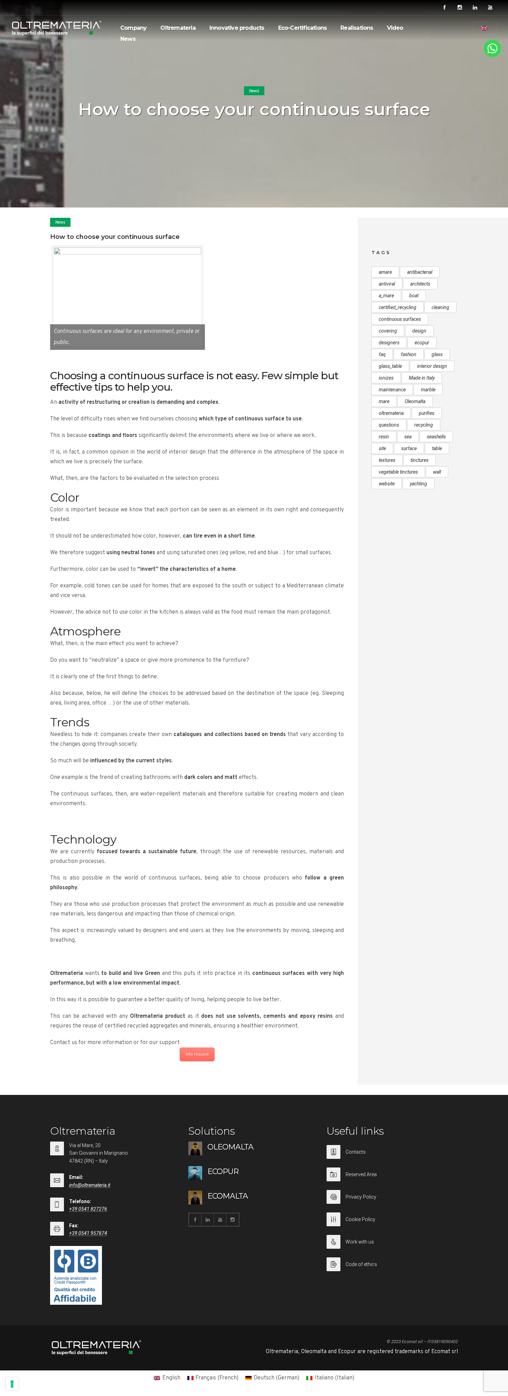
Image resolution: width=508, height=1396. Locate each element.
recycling (423, 425)
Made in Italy (422, 378)
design (419, 331)
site (382, 448)
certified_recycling (397, 307)
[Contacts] (392, 1156)
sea (408, 436)
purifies (426, 413)
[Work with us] (392, 1246)
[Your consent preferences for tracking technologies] (12, 1383)
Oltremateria (177, 28)
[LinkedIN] (474, 7)
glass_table (390, 366)
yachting (418, 483)
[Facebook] (444, 7)
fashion (408, 354)
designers (389, 342)
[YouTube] (490, 7)
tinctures (420, 460)
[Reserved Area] (392, 1178)
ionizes (386, 378)
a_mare (386, 295)
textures (387, 460)
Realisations (356, 28)
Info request (197, 1054)
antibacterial (419, 272)
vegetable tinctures (398, 472)
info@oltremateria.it (89, 1185)
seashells (436, 436)
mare (384, 401)
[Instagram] (459, 7)
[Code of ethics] (392, 1264)
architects (420, 284)
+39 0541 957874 (88, 1233)
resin (384, 436)
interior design (432, 366)
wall (437, 472)
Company (133, 28)
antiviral (387, 284)
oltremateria (391, 413)
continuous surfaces (400, 319)
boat (413, 295)
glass (437, 354)
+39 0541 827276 (88, 1209)
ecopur (422, 342)
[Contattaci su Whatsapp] (492, 55)
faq (382, 354)
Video (395, 28)
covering (388, 331)
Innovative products (236, 28)
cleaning (440, 307)
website (387, 483)
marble (428, 389)
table (437, 448)
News (127, 39)
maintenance (392, 389)
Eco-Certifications (302, 28)
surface (409, 448)
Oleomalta (415, 401)
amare (385, 272)
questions (389, 425)
